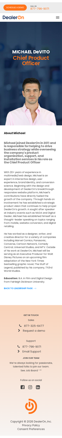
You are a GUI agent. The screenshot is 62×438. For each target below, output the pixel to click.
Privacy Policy (31, 425)
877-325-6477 (33, 326)
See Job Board (29, 370)
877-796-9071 (31, 347)
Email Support (31, 351)
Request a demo (33, 331)
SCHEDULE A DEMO (15, 7)
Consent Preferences (31, 429)
